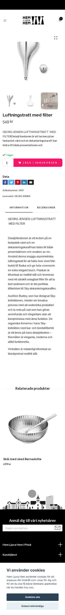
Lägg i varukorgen (40, 162)
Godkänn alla (32, 597)
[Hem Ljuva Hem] (33, 20)
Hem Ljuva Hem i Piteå (17, 544)
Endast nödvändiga (32, 606)
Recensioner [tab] (46, 207)
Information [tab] (19, 207)
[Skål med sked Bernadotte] (32, 428)
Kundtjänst (10, 554)
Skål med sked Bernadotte (22, 459)
